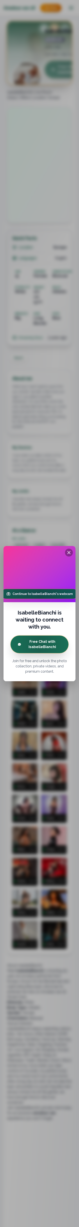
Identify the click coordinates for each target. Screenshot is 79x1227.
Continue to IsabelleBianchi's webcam (43, 594)
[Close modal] (69, 553)
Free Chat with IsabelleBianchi (42, 644)
